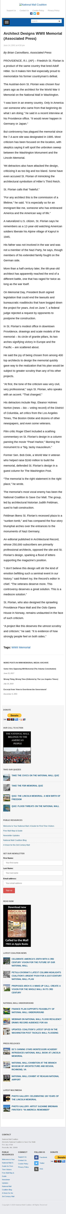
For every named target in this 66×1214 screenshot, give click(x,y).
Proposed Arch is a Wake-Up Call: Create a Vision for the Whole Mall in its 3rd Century (36, 989)
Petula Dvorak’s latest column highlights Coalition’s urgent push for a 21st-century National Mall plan (37, 975)
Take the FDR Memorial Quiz (27, 786)
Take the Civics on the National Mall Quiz (35, 775)
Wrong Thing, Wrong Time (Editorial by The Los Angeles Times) (31, 679)
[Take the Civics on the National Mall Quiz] (6, 777)
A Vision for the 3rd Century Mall (16, 845)
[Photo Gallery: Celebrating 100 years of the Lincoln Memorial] (6, 1098)
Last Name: (8, 868)
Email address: (9, 879)
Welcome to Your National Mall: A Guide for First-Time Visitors (28, 826)
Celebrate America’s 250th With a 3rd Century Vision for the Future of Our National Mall (33, 962)
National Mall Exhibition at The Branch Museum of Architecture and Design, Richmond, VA (34, 1066)
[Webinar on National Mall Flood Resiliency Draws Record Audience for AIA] (6, 1021)
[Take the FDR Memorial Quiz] (6, 787)
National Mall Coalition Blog (15, 840)
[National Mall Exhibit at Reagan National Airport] (6, 1078)
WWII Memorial (21, 647)
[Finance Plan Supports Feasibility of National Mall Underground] (6, 1011)
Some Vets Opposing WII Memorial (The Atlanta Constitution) (30, 669)
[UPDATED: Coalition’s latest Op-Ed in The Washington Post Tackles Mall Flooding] (6, 1031)
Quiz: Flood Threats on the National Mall (35, 806)
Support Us (11, 10)
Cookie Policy (38, 10)
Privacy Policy (53, 10)
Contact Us (24, 10)
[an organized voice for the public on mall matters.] (33, 4)
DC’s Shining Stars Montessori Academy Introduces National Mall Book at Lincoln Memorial (36, 1052)
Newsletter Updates (11, 835)
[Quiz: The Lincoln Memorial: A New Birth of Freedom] (6, 798)
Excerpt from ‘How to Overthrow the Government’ (25, 689)
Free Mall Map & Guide (12, 831)
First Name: (8, 858)
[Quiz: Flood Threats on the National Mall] (6, 808)
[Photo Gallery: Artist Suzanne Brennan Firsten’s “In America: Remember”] (6, 1108)
